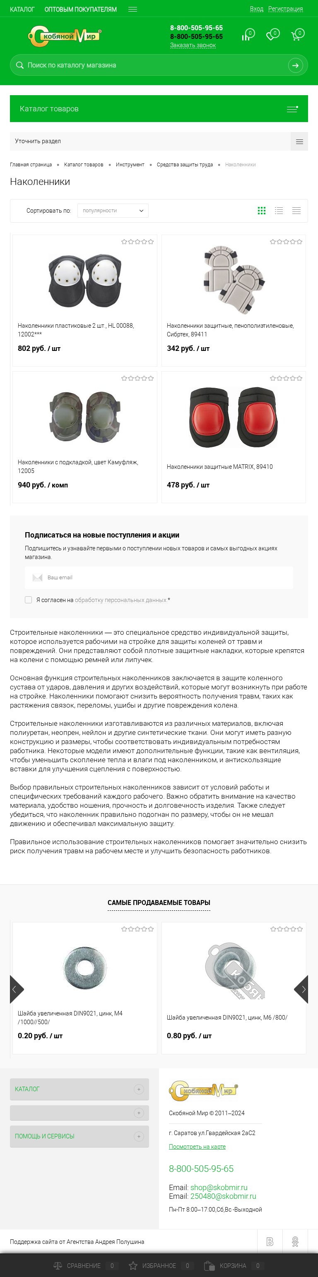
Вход (256, 8)
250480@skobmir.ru (223, 1196)
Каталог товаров (49, 108)
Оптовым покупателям (81, 9)
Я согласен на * (103, 600)
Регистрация (285, 8)
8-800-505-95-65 (196, 36)
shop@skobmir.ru (219, 1187)
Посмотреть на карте (197, 1146)
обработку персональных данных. (121, 600)
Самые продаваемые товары (159, 902)
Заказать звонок (193, 45)
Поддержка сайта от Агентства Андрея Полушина (77, 1242)
